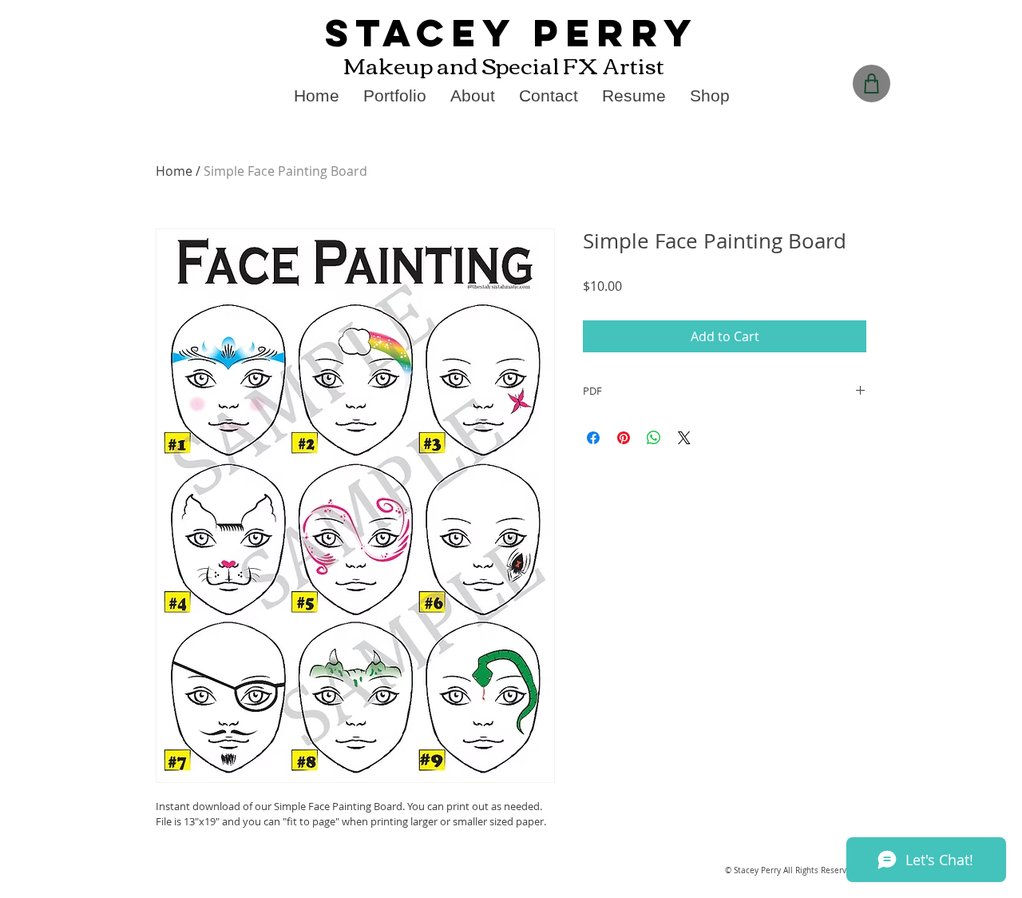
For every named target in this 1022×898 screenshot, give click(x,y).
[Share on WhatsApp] (654, 437)
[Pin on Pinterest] (623, 437)
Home (174, 171)
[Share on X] (684, 437)
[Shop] (871, 83)
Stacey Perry (512, 33)
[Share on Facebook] (593, 437)
